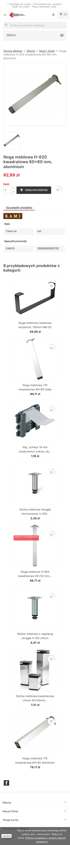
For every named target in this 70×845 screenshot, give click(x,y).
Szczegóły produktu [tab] (19, 207)
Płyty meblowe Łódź (44, 6)
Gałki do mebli (20, 6)
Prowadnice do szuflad (47, 4)
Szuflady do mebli (20, 4)
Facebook (6, 783)
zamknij (7, 836)
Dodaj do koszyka (34, 190)
